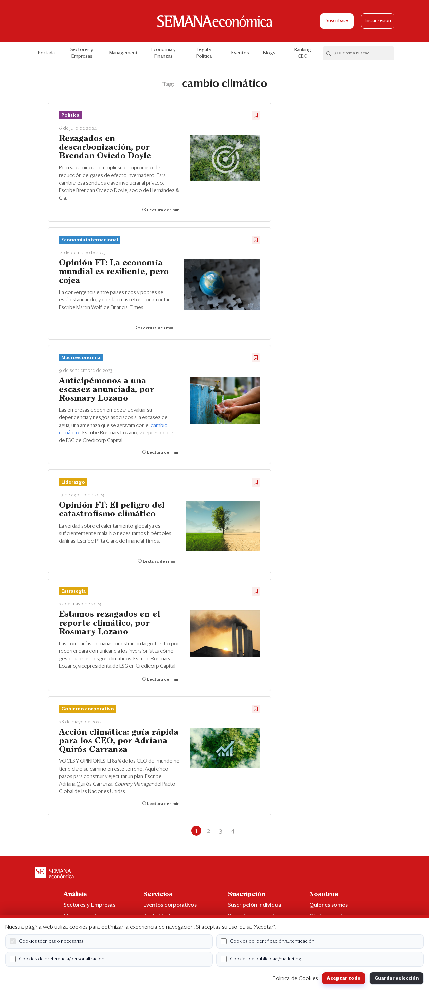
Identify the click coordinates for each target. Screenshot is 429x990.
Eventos (240, 53)
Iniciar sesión (378, 21)
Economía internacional (89, 240)
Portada (46, 53)
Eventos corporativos (170, 905)
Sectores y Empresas (81, 53)
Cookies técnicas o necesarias (51, 941)
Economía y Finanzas (163, 53)
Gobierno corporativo (87, 709)
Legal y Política (204, 53)
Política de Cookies (295, 978)
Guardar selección (396, 978)
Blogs (269, 53)
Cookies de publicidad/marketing (265, 959)
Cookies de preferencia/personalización (61, 959)
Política (70, 115)
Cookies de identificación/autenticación (272, 941)
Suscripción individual (255, 905)
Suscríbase (337, 21)
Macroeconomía (80, 357)
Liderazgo (73, 482)
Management (123, 53)
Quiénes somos (328, 905)
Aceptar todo (344, 978)
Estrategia (73, 591)
